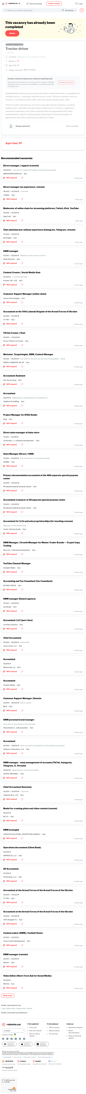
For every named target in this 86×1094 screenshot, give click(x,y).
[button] (9, 1044)
